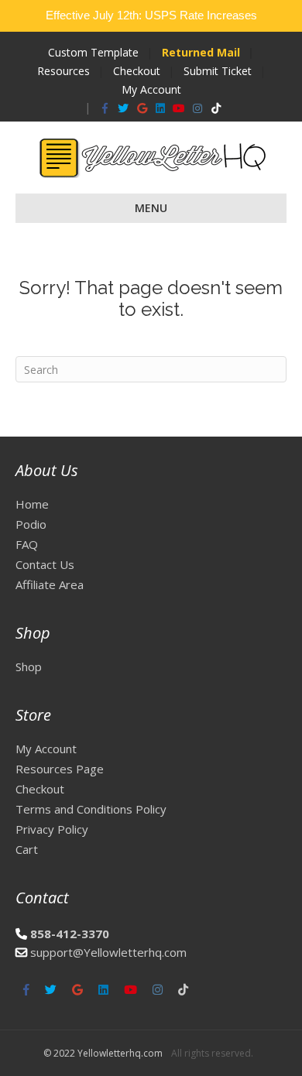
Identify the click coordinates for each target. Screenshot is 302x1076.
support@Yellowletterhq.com (108, 952)
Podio (30, 524)
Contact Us (44, 564)
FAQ (26, 544)
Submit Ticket (218, 70)
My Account (151, 89)
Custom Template (93, 52)
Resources (63, 70)
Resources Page (59, 768)
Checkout (136, 70)
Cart (26, 849)
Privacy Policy (51, 829)
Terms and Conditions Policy (90, 809)
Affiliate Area (49, 584)
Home (32, 504)
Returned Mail (201, 52)
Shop (28, 666)
